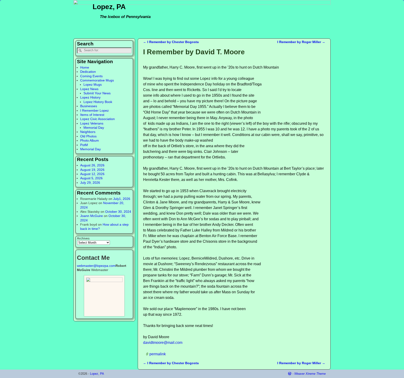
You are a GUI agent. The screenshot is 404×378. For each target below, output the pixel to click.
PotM (84, 145)
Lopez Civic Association (97, 119)
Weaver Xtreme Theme (310, 373)
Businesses (88, 106)
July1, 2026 (121, 199)
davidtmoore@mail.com (162, 343)
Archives (83, 238)
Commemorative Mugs (97, 80)
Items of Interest (92, 115)
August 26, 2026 (92, 165)
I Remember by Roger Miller (301, 42)
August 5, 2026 (91, 178)
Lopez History (90, 97)
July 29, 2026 (90, 182)
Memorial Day (93, 127)
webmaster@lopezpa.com (96, 266)
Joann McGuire (91, 216)
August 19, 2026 (92, 170)
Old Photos (88, 136)
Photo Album (89, 140)
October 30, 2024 (118, 211)
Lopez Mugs (92, 84)
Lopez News (89, 89)
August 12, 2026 (92, 174)
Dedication (88, 71)
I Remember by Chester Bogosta (171, 42)
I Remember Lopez (94, 110)
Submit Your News (97, 93)
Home (84, 67)
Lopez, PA (109, 7)
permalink (157, 354)
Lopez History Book (97, 102)
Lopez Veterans (91, 123)
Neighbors (87, 132)
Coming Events (91, 76)
